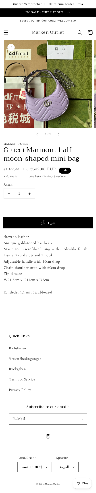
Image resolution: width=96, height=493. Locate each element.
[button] (6, 32)
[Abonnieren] (82, 419)
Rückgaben (17, 369)
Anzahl (9, 184)
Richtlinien (17, 348)
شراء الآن (48, 222)
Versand (23, 176)
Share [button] (13, 304)
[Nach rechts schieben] (58, 134)
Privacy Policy (20, 390)
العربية (64, 467)
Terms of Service (22, 379)
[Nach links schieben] (37, 134)
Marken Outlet (52, 484)
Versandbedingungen (25, 358)
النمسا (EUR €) (31, 467)
